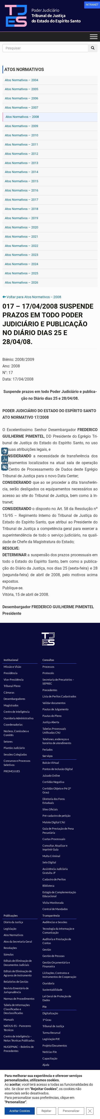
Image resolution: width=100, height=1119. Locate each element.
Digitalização (50, 1013)
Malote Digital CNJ (53, 822)
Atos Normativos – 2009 (21, 126)
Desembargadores (14, 698)
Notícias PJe (49, 1051)
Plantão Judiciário (14, 747)
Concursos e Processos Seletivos (17, 762)
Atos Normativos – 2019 (21, 218)
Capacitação (49, 1058)
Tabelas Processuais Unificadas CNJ (54, 730)
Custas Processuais (53, 839)
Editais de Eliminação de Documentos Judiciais (18, 962)
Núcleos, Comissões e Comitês (16, 733)
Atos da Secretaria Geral (18, 941)
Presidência (10, 673)
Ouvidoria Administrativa (18, 718)
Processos (48, 666)
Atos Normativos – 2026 (21, 282)
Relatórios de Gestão (16, 981)
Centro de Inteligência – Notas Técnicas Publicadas (19, 1038)
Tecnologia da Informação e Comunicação (58, 930)
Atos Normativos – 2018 (21, 209)
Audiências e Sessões (54, 922)
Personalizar (71, 1111)
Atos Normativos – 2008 (22, 117)
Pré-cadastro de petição (56, 815)
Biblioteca (48, 885)
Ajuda (45, 1064)
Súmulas (9, 954)
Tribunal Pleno (12, 685)
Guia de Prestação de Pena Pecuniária (58, 830)
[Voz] (4, 459)
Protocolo (48, 673)
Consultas (48, 659)
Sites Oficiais (50, 809)
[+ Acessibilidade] (4, 467)
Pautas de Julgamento (55, 709)
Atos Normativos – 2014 (21, 172)
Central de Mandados (55, 909)
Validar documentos (54, 702)
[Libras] (4, 451)
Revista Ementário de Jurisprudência (16, 990)
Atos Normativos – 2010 (21, 135)
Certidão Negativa (53, 781)
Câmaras (9, 692)
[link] (92, 5)
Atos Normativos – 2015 (21, 181)
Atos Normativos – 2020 (21, 227)
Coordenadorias (13, 724)
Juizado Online (51, 775)
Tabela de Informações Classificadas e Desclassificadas (17, 1009)
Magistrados (11, 705)
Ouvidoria (48, 983)
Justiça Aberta (50, 722)
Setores (8, 741)
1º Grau (46, 1019)
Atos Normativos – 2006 (21, 98)
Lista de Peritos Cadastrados (59, 696)
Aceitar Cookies (19, 1111)
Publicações (11, 915)
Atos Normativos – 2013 (21, 163)
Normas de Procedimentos (19, 998)
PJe (44, 1006)
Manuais (9, 1019)
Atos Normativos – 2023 (21, 255)
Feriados (47, 749)
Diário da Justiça (13, 922)
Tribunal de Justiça (53, 1026)
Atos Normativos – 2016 (21, 190)
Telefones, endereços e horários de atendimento (56, 741)
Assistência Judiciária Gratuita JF (55, 871)
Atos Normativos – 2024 (21, 264)
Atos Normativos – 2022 (21, 246)
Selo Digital (49, 862)
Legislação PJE (51, 1039)
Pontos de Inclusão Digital (57, 769)
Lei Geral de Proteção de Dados (56, 998)
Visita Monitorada (53, 902)
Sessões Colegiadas (15, 754)
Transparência (51, 915)
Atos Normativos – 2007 (21, 107)
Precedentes (49, 690)
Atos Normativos (13, 935)
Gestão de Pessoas (53, 955)
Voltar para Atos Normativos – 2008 (34, 297)
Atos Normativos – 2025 (21, 273)
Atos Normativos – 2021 (21, 236)
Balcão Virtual (50, 762)
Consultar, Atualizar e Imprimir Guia (54, 847)
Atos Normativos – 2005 (21, 89)
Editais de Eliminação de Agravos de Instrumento (18, 973)
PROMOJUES (12, 771)
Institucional (11, 659)
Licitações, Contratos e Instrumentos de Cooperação (59, 975)
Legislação (10, 928)
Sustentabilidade (52, 989)
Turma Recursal (51, 1032)
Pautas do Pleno (51, 715)
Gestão (46, 949)
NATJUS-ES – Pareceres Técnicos (17, 1028)
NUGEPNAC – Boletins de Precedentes (19, 1048)
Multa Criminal (51, 856)
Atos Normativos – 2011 (21, 144)
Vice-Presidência (14, 679)
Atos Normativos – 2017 (21, 199)
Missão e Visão (12, 666)
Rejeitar (46, 1111)
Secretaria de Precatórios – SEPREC (58, 681)
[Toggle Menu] (94, 36)
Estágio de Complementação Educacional (59, 894)
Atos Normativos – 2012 (21, 154)
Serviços (47, 755)
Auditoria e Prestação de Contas (56, 941)
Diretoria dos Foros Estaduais (53, 801)
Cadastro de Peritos (54, 879)
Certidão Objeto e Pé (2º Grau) (56, 790)
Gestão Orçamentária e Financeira (56, 964)
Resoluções (10, 947)
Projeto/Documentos (54, 1045)
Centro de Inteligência (17, 711)
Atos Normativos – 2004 (21, 80)
